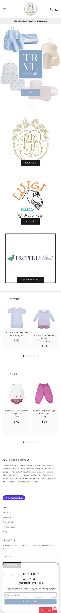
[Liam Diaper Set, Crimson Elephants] (16, 393)
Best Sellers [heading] (14, 374)
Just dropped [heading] (15, 299)
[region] (30, 64)
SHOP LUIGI (30, 221)
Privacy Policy (9, 527)
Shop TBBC (30, 163)
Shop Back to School (30, 99)
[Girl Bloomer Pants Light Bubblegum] (44, 393)
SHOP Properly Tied (30, 279)
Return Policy (9, 522)
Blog (5, 531)
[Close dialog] (56, 565)
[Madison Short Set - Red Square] (44, 318)
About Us (7, 512)
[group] (16, 327)
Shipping (7, 517)
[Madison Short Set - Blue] (16, 317)
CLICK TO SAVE (30, 602)
